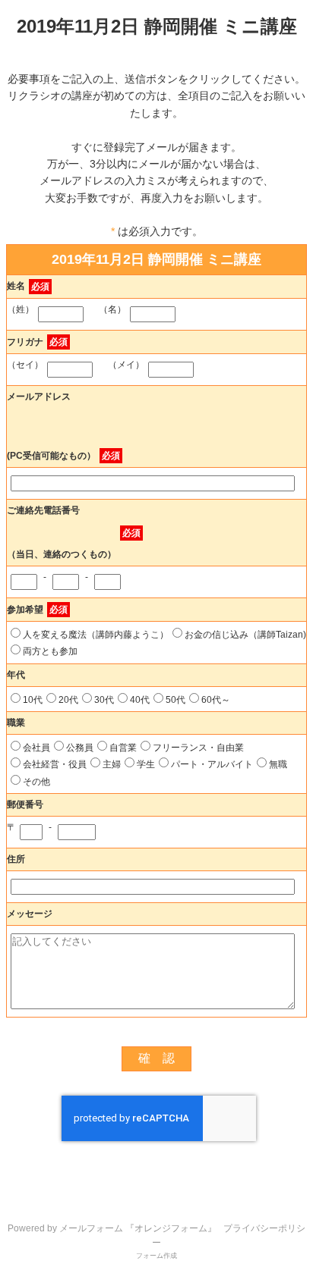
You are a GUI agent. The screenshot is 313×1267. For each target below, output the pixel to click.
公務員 (79, 747)
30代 (104, 700)
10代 (33, 700)
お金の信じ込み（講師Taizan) (245, 634)
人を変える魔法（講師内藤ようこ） (96, 634)
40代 (140, 700)
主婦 (112, 764)
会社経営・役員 (55, 764)
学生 (146, 764)
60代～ (215, 700)
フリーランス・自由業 (198, 747)
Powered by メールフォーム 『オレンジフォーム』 (112, 1228)
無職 (278, 764)
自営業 (123, 747)
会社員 (36, 747)
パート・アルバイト (212, 764)
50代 (175, 700)
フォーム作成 (156, 1255)
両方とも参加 (50, 651)
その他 (36, 781)
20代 (68, 700)
